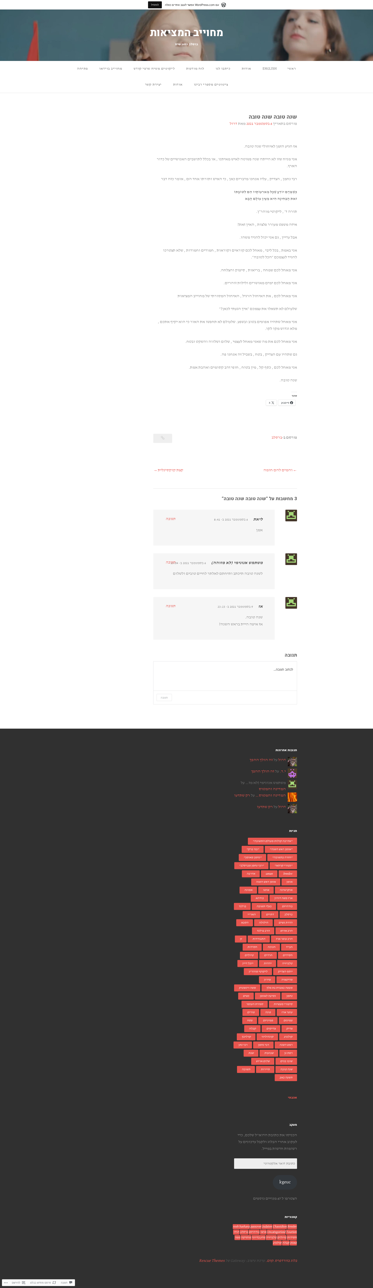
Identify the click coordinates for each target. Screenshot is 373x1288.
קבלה (252, 1028)
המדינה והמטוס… (270, 795)
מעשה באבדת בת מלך (279, 987)
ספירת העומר (254, 1004)
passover (255, 1226)
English (270, 68)
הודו (236, 1232)
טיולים (249, 955)
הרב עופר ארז (284, 939)
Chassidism (280, 1226)
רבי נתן (242, 1045)
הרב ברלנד (263, 930)
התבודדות (258, 939)
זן (241, 939)
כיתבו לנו (223, 68)
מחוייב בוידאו (110, 68)
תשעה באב (285, 1077)
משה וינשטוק (247, 987)
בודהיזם (287, 906)
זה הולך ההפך (261, 760)
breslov (287, 873)
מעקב (293, 1124)
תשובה (246, 1069)
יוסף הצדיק (285, 971)
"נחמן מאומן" (252, 857)
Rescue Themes (212, 1261)
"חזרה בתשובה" (282, 857)
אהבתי (292, 1097)
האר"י (251, 914)
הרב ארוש (286, 930)
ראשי (292, 68)
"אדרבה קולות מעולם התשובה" (272, 841)
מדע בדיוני (258, 1237)
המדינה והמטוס (272, 789)
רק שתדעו (242, 795)
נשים (246, 996)
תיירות (265, 1069)
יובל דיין (247, 963)
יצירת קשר (153, 84)
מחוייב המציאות (186, 33)
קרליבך (246, 1036)
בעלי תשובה (263, 906)
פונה (268, 1012)
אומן (289, 882)
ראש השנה (285, 1045)
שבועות (269, 1053)
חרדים (268, 955)
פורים (250, 1012)
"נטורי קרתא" (283, 865)
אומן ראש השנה (266, 882)
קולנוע (288, 1036)
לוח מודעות (195, 68)
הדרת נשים (285, 922)
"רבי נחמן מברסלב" (251, 865)
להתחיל (155, 4)
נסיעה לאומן (268, 996)
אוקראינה (286, 890)
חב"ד (289, 947)
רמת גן (288, 1053)
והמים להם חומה (278, 470)
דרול (233, 124)
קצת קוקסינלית (170, 470)
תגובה (170, 519)
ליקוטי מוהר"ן (257, 971)
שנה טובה (286, 1069)
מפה (237, 1237)
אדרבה (251, 873)
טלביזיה (287, 963)
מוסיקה (246, 1237)
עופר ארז (286, 1012)
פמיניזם (268, 1020)
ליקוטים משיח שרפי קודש (154, 68)
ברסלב (277, 438)
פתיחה (82, 68)
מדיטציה (286, 979)
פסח (249, 1020)
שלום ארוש (263, 1061)
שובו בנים (286, 1061)
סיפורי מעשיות (283, 1004)
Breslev (292, 1226)
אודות (246, 68)
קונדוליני (267, 1036)
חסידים (287, 955)
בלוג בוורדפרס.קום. (281, 1261)
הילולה (263, 922)
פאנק (293, 1243)
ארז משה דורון (283, 898)
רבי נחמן (263, 1045)
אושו (266, 890)
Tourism (291, 1232)
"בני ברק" (252, 849)
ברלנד (242, 906)
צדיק (289, 1028)
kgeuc (285, 1182)
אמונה (248, 890)
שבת (251, 1053)
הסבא (244, 922)
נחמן (289, 996)
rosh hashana (241, 1226)
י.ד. (283, 771)
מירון (267, 979)
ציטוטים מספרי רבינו (211, 84)
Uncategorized (276, 1232)
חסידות (252, 947)
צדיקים (271, 1028)
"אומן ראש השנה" (280, 849)
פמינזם (287, 1020)
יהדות (267, 963)
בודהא (259, 898)
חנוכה (271, 947)
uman (269, 873)
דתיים (270, 914)
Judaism (267, 1226)
